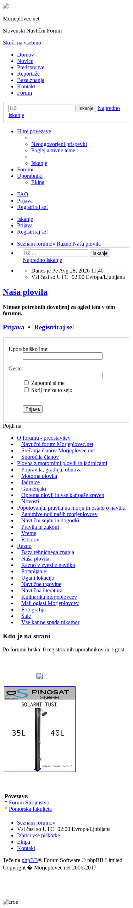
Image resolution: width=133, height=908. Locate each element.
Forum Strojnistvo (29, 802)
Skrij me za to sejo (51, 390)
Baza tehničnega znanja (47, 552)
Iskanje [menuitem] (39, 163)
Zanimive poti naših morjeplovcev (59, 514)
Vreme (28, 533)
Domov (25, 55)
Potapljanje (33, 571)
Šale (26, 616)
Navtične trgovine (41, 584)
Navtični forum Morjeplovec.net (57, 444)
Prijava (25, 225)
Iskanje (85, 108)
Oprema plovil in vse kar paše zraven (62, 495)
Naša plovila (25, 292)
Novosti (30, 501)
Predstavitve (30, 67)
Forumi (25, 169)
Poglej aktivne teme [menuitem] (53, 150)
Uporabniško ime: (29, 349)
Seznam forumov (36, 823)
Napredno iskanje (42, 260)
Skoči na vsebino (22, 43)
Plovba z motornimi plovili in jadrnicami (62, 463)
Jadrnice (30, 482)
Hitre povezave (34, 131)
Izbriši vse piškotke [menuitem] (38, 835)
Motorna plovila (39, 476)
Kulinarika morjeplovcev (49, 597)
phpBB (30, 860)
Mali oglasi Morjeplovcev (50, 603)
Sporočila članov (40, 457)
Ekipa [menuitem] (37, 182)
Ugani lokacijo (37, 578)
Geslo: (16, 368)
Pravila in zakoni (40, 527)
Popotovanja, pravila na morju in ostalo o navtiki (71, 508)
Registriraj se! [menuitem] (32, 207)
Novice (25, 61)
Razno (24, 546)
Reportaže (28, 74)
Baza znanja (30, 80)
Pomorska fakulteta (30, 809)
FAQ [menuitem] (22, 194)
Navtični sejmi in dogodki (50, 520)
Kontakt (26, 86)
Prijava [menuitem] (25, 201)
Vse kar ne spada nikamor (50, 622)
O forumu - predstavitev (44, 438)
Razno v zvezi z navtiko (48, 565)
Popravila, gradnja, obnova (51, 470)
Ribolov (30, 540)
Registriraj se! (32, 232)
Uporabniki (30, 176)
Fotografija (33, 610)
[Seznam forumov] (6, 7)
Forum (24, 93)
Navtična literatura (41, 590)
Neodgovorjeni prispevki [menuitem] (59, 144)
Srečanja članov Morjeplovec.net (58, 450)
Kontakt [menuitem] (26, 848)
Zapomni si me (47, 383)
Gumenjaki (33, 489)
